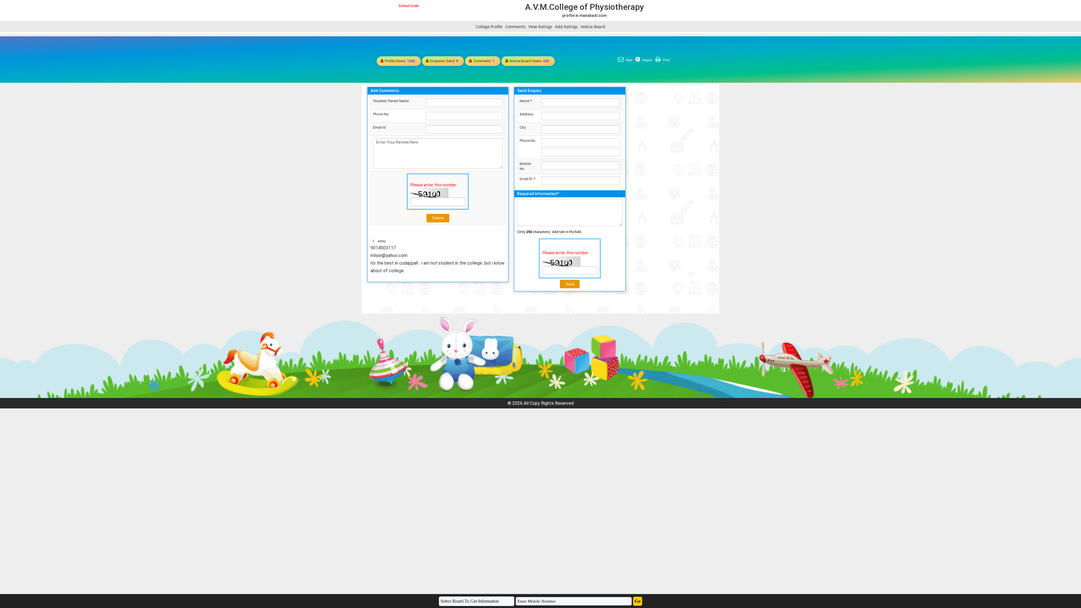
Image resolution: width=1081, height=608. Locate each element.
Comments (515, 26)
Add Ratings (566, 26)
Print (666, 60)
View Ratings (540, 26)
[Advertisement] (672, 168)
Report (647, 60)
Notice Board (593, 26)
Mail (628, 60)
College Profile (489, 26)
